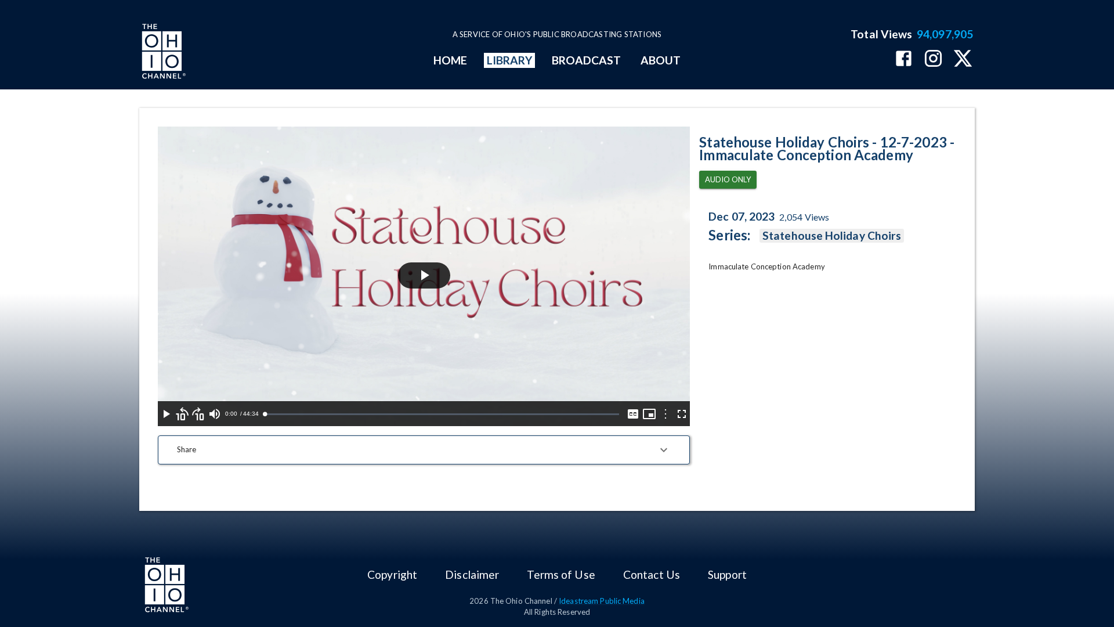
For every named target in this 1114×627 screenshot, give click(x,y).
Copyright (392, 574)
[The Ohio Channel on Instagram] (933, 59)
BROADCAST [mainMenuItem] (586, 60)
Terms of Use (561, 574)
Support (727, 574)
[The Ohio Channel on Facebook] (904, 59)
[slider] (442, 414)
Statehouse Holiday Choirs (831, 235)
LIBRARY (510, 60)
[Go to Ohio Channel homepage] (162, 52)
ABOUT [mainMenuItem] (661, 60)
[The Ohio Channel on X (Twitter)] (963, 59)
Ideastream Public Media (602, 601)
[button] (423, 450)
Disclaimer (472, 574)
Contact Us (651, 574)
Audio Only (728, 179)
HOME (450, 60)
